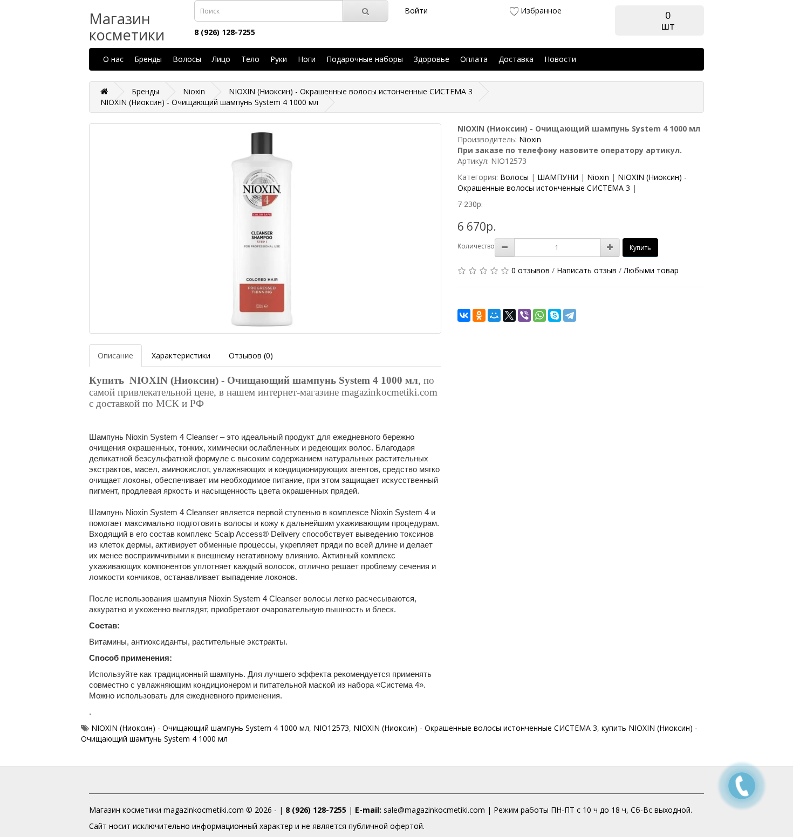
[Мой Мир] (494, 315)
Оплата (474, 59)
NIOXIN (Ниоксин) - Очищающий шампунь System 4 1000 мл (200, 728)
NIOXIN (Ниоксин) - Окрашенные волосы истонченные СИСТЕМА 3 (572, 182)
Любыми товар (651, 270)
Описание (115, 355)
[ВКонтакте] (463, 315)
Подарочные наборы (364, 59)
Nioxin (530, 139)
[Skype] (554, 315)
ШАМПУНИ (557, 177)
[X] (509, 315)
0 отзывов (530, 270)
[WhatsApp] (539, 315)
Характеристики (181, 355)
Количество (476, 246)
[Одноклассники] (479, 315)
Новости (560, 59)
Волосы (187, 59)
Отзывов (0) (251, 355)
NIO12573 (331, 728)
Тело (250, 59)
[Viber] (524, 315)
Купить (640, 247)
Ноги (307, 59)
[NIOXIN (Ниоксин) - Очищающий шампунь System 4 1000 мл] (265, 228)
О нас (113, 59)
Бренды (148, 59)
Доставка (516, 59)
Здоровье (431, 59)
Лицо (221, 59)
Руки (278, 59)
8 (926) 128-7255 (315, 810)
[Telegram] (569, 315)
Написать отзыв (587, 270)
